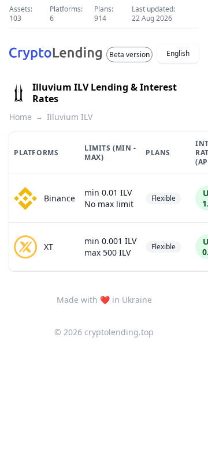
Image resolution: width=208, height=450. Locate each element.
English (178, 53)
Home (20, 116)
